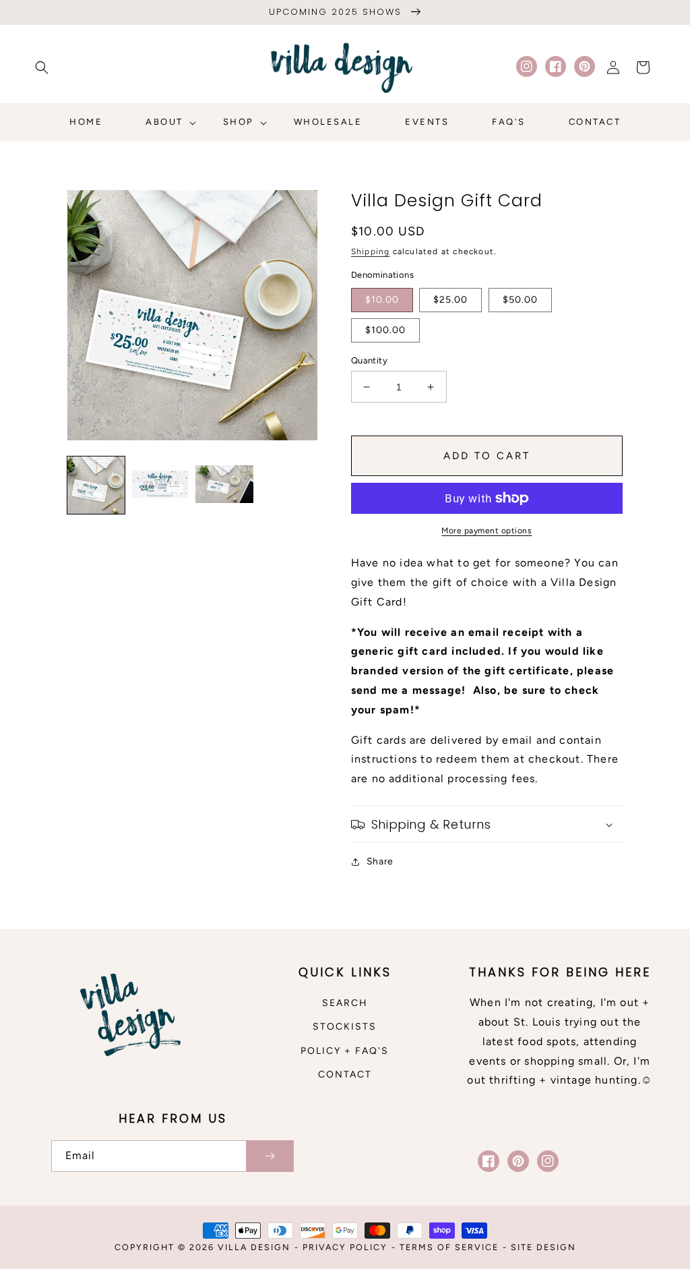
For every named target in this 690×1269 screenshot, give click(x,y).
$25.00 (450, 299)
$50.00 (520, 299)
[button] (42, 67)
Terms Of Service (449, 1247)
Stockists (345, 1026)
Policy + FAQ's (345, 1051)
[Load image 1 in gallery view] (96, 485)
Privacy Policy (345, 1247)
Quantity (369, 360)
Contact (345, 1074)
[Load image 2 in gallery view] (160, 485)
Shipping (370, 251)
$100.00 (385, 330)
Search (345, 1003)
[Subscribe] (269, 1156)
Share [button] (380, 861)
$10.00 (382, 299)
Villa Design (254, 1247)
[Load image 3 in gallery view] (224, 485)
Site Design (543, 1247)
